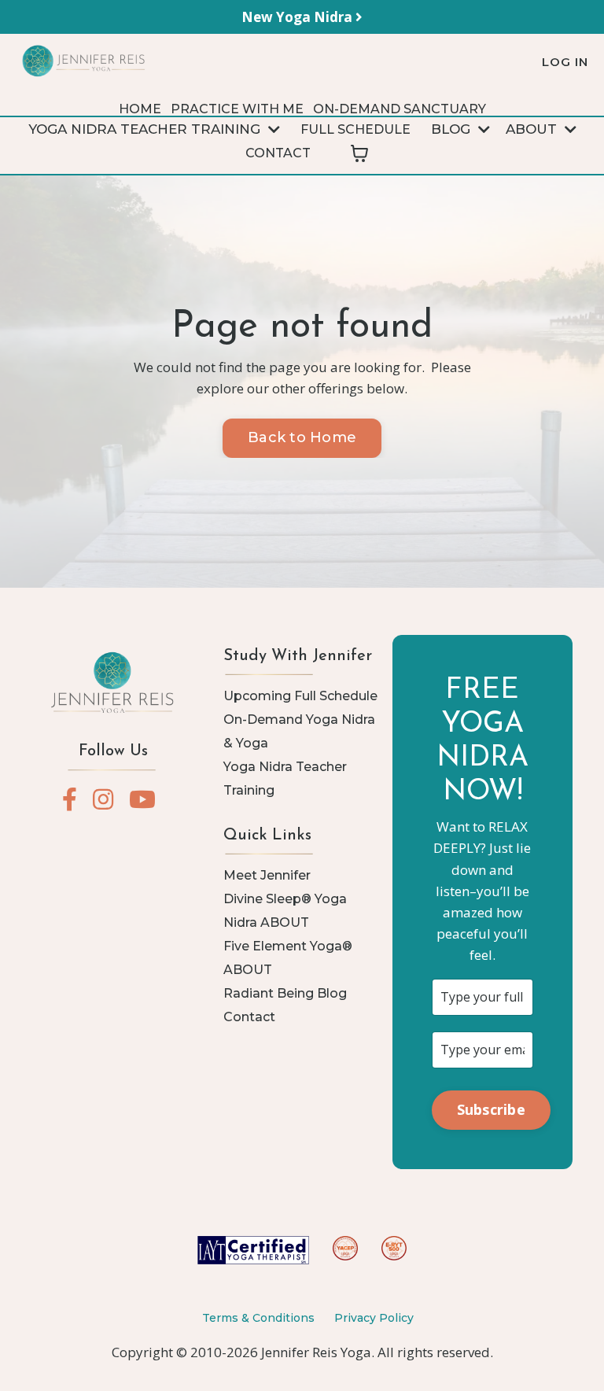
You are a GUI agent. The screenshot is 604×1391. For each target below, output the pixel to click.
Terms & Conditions (258, 1318)
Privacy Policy (374, 1318)
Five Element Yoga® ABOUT (287, 958)
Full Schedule (355, 129)
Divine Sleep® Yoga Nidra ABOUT (285, 910)
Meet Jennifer (267, 875)
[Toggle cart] (359, 153)
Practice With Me (237, 108)
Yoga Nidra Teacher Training (285, 778)
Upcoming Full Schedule (300, 695)
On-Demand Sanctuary (399, 108)
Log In (565, 61)
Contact (278, 153)
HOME (140, 108)
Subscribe (491, 1109)
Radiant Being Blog (285, 993)
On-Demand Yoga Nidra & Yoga (299, 731)
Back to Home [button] (302, 437)
